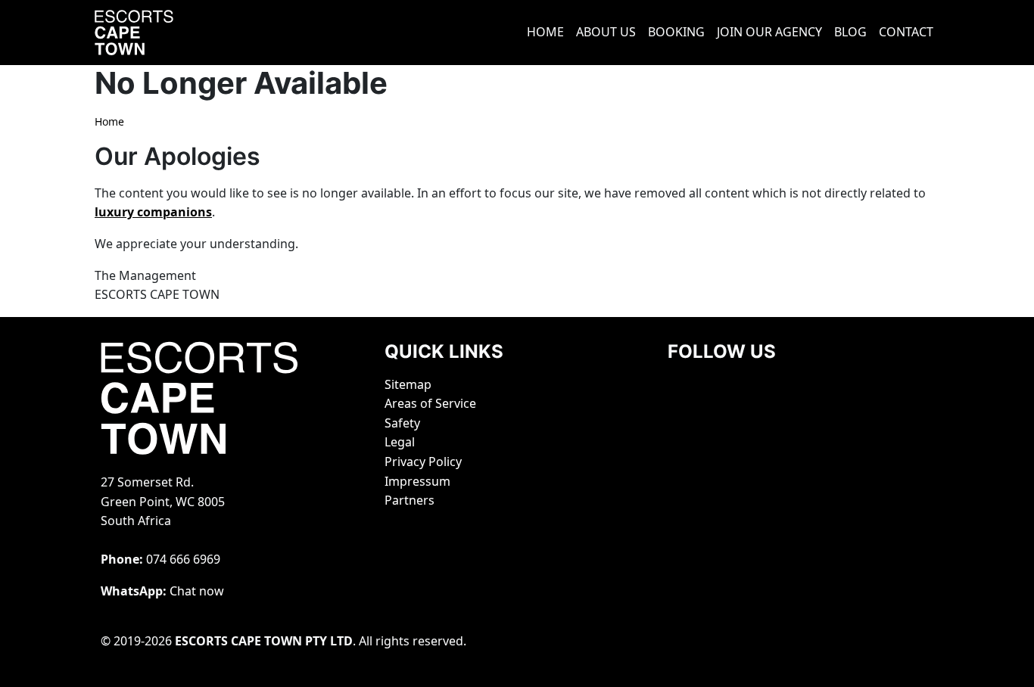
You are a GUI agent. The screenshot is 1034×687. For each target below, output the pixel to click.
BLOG (850, 31)
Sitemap (408, 384)
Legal (400, 442)
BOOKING (676, 31)
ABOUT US (606, 31)
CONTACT (906, 31)
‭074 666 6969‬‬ (183, 559)
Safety (402, 423)
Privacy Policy (423, 461)
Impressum (417, 481)
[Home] (154, 32)
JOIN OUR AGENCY (769, 31)
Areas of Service (430, 403)
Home (109, 121)
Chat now (197, 591)
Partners (409, 500)
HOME (545, 31)
